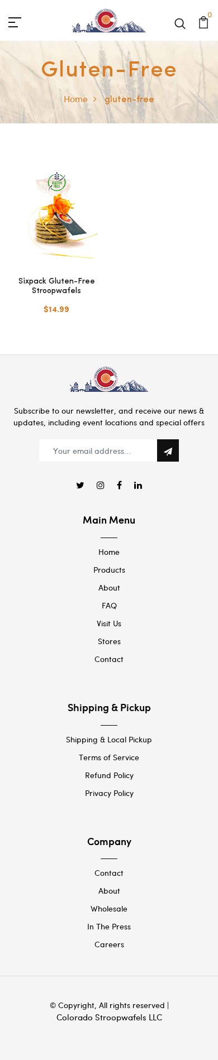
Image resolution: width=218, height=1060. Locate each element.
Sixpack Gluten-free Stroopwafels (56, 286)
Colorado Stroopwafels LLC (109, 1017)
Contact (109, 659)
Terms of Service (109, 757)
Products (109, 569)
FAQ (109, 605)
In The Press (109, 926)
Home (76, 98)
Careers (109, 944)
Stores (109, 641)
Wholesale (109, 908)
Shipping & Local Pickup (109, 739)
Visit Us (109, 623)
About (109, 587)
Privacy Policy (109, 793)
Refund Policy (109, 775)
